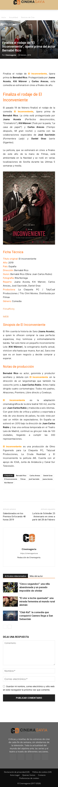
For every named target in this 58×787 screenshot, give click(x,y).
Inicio (3, 17)
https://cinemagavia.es (29, 553)
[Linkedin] (20, 65)
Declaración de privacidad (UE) (17, 772)
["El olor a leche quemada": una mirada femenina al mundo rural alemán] (10, 601)
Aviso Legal (14, 775)
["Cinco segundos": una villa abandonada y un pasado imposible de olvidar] (10, 587)
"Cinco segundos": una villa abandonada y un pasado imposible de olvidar (34, 587)
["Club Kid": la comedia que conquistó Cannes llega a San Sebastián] (10, 616)
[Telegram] (26, 65)
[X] (13, 65)
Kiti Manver (8, 482)
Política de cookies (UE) (42, 772)
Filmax (23, 479)
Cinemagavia (11, 55)
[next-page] (9, 627)
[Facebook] (6, 65)
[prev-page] (5, 627)
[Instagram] (22, 562)
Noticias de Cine (28, 17)
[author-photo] (29, 545)
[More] (40, 65)
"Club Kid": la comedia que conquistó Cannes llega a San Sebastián (36, 616)
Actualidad (13, 17)
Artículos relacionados (15, 576)
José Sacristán (34, 479)
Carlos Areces (35, 475)
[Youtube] (41, 562)
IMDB (6, 316)
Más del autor (36, 576)
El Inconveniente (10, 479)
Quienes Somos (28, 775)
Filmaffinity (9, 308)
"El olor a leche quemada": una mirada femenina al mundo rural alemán (37, 601)
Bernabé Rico (21, 475)
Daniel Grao (47, 475)
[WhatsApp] (33, 65)
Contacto (42, 775)
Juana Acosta (47, 479)
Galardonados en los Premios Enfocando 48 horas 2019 (14, 516)
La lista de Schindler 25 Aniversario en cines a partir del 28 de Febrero (43, 516)
